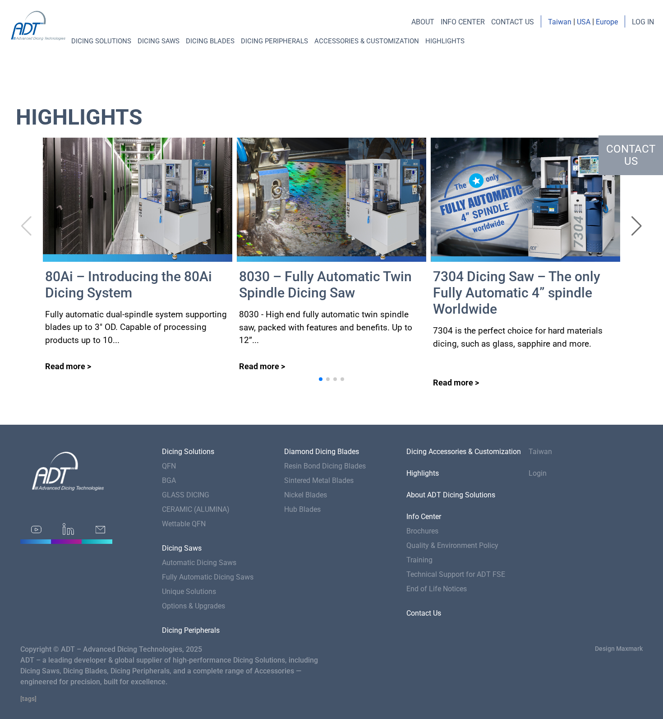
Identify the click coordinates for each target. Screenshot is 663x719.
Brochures (422, 531)
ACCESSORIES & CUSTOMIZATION (366, 41)
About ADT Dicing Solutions (450, 495)
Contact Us (423, 613)
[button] (637, 226)
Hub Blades (302, 509)
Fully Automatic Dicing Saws (207, 577)
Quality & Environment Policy (452, 545)
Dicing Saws (159, 41)
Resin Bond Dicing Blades (325, 466)
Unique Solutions (189, 591)
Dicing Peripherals (274, 41)
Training (419, 560)
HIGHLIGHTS (445, 41)
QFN (169, 466)
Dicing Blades (210, 41)
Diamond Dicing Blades (321, 451)
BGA (169, 480)
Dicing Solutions (101, 41)
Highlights (422, 473)
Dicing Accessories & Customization (463, 451)
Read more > (68, 366)
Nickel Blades (305, 495)
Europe (607, 22)
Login (538, 473)
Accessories (274, 671)
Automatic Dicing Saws (199, 562)
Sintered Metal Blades (319, 480)
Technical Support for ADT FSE (455, 574)
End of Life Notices (436, 588)
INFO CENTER (463, 22)
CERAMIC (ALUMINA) (196, 509)
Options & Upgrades (193, 606)
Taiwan (559, 22)
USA (583, 22)
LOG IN (643, 22)
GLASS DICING (185, 495)
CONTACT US (512, 22)
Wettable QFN (184, 524)
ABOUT (422, 22)
